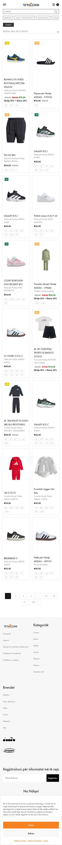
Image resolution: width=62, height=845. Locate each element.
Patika (36, 645)
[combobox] (31, 31)
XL (23, 439)
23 (46, 166)
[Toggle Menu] (4, 4)
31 (22, 371)
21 (36, 166)
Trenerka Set (38, 671)
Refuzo (31, 833)
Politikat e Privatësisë (35, 841)
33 (11, 375)
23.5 (12, 299)
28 (6, 105)
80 (6, 508)
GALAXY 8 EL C (41, 424)
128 (42, 303)
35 (36, 105)
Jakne (35, 639)
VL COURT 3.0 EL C (13, 356)
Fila (4, 727)
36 (54, 596)
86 (11, 508)
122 (36, 303)
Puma (5, 714)
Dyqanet (7, 633)
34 (17, 105)
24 (52, 166)
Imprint (45, 841)
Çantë (36, 652)
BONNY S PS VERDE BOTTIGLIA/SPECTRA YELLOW (14, 83)
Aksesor (36, 658)
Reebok (6, 721)
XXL (6, 443)
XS (6, 439)
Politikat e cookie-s (20, 841)
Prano (31, 825)
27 (47, 170)
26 (41, 170)
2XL (6, 170)
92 (17, 508)
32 (6, 375)
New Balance (9, 701)
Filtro (8, 24)
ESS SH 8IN (9, 155)
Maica (36, 665)
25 (36, 170)
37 (24, 602)
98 (22, 508)
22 (41, 166)
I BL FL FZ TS (10, 492)
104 (6, 512)
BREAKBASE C (11, 558)
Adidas (6, 695)
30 (17, 371)
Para (33, 602)
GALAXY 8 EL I (41, 151)
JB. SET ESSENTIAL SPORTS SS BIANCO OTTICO (44, 353)
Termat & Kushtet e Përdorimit (15, 646)
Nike (5, 708)
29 (11, 105)
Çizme (36, 632)
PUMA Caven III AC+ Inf (45, 215)
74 (36, 508)
